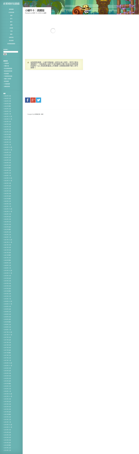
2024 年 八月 (7, 157)
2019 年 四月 (7, 291)
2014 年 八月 (7, 435)
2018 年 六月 (7, 316)
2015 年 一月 (7, 422)
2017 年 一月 (7, 360)
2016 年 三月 (7, 386)
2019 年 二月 (7, 296)
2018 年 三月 (7, 324)
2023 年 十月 (7, 183)
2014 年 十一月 (8, 427)
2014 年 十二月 (8, 424)
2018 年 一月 (7, 329)
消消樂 (11, 28)
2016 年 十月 (7, 368)
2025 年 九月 (7, 124)
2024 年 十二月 (8, 147)
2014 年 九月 (7, 432)
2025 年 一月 (7, 144)
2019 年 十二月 (8, 270)
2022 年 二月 (7, 234)
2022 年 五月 (7, 227)
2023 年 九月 (7, 186)
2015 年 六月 (7, 409)
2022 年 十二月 (8, 209)
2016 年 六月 (7, 378)
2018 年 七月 (7, 314)
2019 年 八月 (7, 281)
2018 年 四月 (7, 322)
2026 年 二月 (7, 111)
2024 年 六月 (7, 162)
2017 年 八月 (7, 342)
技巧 (11, 18)
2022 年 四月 (7, 229)
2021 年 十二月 (8, 239)
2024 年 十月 (7, 152)
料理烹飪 (11, 37)
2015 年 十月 (7, 399)
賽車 (11, 34)
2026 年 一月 (7, 114)
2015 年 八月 (7, 404)
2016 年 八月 (7, 373)
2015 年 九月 (7, 401)
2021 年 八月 (7, 247)
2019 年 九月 (7, 278)
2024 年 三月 (7, 170)
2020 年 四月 (7, 260)
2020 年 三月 (7, 263)
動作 (11, 21)
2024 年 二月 (7, 173)
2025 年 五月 (7, 134)
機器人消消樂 (7, 78)
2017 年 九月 (7, 340)
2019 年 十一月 (8, 273)
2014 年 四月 (7, 445)
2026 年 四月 (7, 106)
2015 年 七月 (7, 406)
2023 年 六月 (7, 193)
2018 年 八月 (7, 311)
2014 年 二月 (7, 450)
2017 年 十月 (7, 337)
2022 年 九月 (7, 216)
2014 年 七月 (7, 437)
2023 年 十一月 (8, 180)
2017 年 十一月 (8, 334)
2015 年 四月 (7, 414)
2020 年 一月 (7, 268)
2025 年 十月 (7, 121)
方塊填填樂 (7, 84)
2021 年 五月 (7, 252)
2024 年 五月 (7, 165)
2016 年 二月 (7, 388)
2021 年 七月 (7, 250)
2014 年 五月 (7, 442)
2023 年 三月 (7, 201)
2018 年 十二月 (8, 301)
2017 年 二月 (7, 358)
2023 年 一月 (7, 206)
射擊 (11, 25)
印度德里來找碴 (8, 76)
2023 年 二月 (7, 203)
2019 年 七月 (7, 283)
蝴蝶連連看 (7, 86)
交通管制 (6, 63)
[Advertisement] (40, 84)
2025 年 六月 (7, 132)
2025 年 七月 (7, 129)
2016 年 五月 (7, 381)
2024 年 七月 (7, 160)
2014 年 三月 (7, 447)
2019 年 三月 (7, 293)
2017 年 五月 (7, 350)
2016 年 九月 (7, 370)
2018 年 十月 (7, 306)
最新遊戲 (11, 9)
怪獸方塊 (6, 66)
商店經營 (11, 40)
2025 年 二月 (7, 142)
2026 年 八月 (7, 96)
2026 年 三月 (7, 108)
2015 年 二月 (7, 419)
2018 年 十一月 (8, 304)
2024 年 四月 (7, 168)
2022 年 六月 (7, 224)
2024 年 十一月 (8, 150)
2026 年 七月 (7, 98)
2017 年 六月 (7, 347)
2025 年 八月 (7, 126)
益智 (11, 15)
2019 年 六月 (7, 286)
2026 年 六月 (7, 101)
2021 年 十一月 (8, 242)
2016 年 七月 (7, 376)
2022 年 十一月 (8, 211)
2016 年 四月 (7, 383)
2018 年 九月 (7, 309)
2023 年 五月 (7, 196)
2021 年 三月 (7, 257)
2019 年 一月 (7, 299)
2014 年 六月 (7, 440)
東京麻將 (6, 73)
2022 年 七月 (7, 221)
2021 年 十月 (7, 245)
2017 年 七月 (7, 345)
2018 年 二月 (7, 327)
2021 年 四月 (7, 255)
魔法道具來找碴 (8, 71)
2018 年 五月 (7, 319)
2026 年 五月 (7, 103)
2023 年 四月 (7, 198)
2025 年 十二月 (8, 116)
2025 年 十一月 (8, 119)
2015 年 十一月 (8, 396)
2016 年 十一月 (8, 365)
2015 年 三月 (7, 417)
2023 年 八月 (7, 188)
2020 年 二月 (7, 265)
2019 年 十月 (7, 275)
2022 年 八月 (7, 219)
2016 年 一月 (7, 391)
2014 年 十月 (7, 429)
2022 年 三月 (7, 232)
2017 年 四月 (7, 352)
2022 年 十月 (7, 214)
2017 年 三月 (7, 355)
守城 (11, 31)
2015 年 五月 (7, 412)
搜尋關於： (6, 49)
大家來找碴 (11, 12)
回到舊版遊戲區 (11, 43)
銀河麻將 (6, 81)
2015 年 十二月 (8, 394)
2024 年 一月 (7, 175)
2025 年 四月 (7, 137)
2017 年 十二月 (8, 332)
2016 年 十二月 (8, 363)
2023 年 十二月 (8, 178)
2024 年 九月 (7, 155)
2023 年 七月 (7, 191)
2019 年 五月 (7, 288)
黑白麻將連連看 (8, 68)
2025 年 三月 (7, 139)
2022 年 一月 (7, 237)
